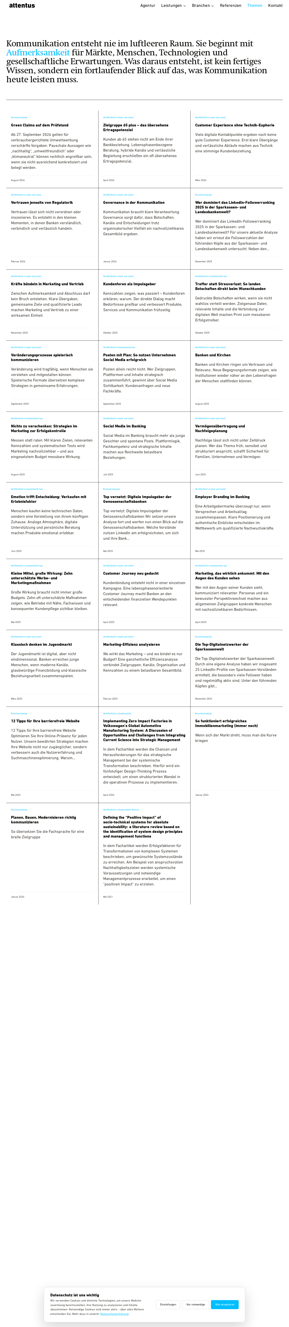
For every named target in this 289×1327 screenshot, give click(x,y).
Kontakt (275, 6)
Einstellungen (168, 1304)
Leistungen (171, 6)
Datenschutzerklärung (114, 1314)
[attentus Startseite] (21, 5)
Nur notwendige (196, 1304)
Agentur (148, 6)
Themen (254, 6)
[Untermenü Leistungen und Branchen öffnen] (184, 6)
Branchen (201, 6)
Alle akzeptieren (224, 1304)
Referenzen (230, 6)
